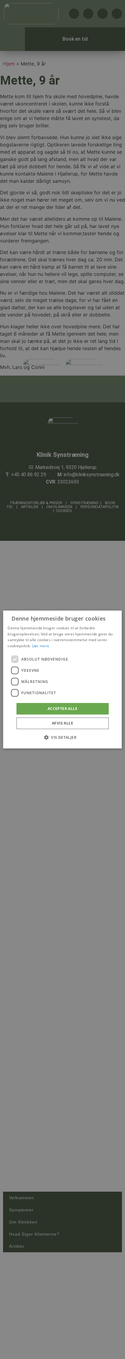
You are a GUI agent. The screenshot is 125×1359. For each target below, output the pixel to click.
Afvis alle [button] (62, 723)
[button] (62, 737)
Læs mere (40, 645)
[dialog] (62, 680)
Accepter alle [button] (62, 708)
